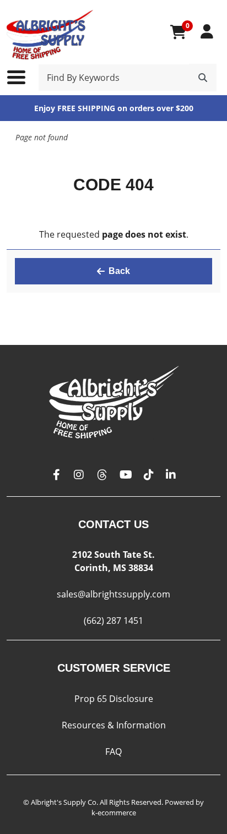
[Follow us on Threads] (102, 475)
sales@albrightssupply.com (113, 594)
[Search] (203, 77)
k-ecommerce (113, 812)
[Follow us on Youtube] (126, 475)
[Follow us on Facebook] (56, 475)
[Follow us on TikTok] (148, 475)
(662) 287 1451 (113, 620)
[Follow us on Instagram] (78, 475)
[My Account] (206, 31)
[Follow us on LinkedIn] (170, 475)
